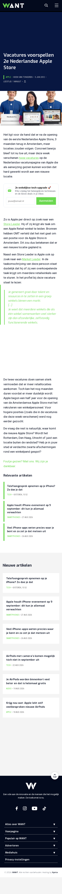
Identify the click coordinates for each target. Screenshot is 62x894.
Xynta (55, 872)
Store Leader (11, 224)
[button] (52, 824)
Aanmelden (46, 201)
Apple (8, 77)
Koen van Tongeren (23, 77)
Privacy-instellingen (17, 859)
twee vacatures (29, 158)
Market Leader (31, 259)
